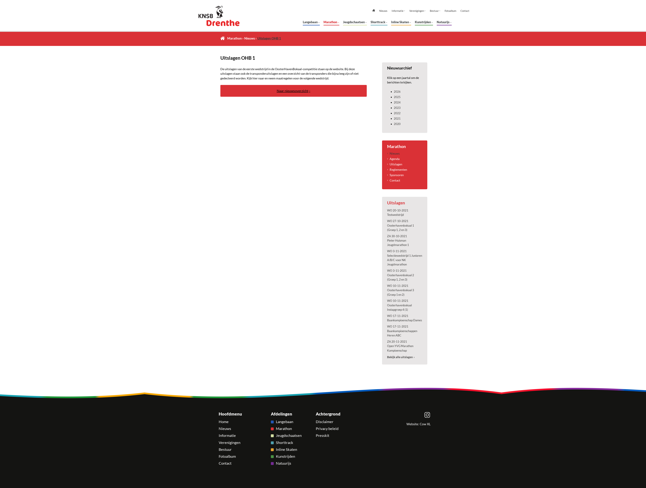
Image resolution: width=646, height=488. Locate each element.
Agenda (395, 158)
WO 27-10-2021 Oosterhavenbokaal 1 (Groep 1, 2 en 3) (400, 225)
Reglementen (398, 169)
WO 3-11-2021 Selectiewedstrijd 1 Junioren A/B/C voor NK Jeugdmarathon (404, 257)
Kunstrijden (423, 22)
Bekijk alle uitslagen (400, 357)
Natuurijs (443, 22)
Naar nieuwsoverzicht (292, 91)
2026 (397, 91)
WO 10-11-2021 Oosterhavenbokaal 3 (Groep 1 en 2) (400, 290)
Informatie (397, 10)
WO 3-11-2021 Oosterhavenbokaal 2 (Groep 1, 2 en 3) (400, 275)
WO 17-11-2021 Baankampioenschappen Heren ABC (402, 331)
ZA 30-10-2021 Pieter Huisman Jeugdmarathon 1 (398, 240)
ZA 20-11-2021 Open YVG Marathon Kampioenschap (400, 346)
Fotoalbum (450, 10)
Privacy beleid (327, 429)
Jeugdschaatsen (354, 22)
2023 (397, 107)
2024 (397, 102)
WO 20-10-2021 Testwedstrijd (397, 212)
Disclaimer (324, 422)
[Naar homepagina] (225, 16)
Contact (464, 10)
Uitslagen (396, 164)
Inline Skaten (400, 22)
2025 (397, 97)
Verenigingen (416, 10)
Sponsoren (397, 175)
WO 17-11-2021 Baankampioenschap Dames (404, 318)
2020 (397, 123)
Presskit (322, 435)
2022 (397, 113)
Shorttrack (378, 22)
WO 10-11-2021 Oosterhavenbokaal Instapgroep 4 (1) (399, 305)
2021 (397, 118)
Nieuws (383, 10)
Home (222, 38)
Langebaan (310, 22)
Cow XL (425, 424)
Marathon (330, 22)
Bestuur (434, 10)
